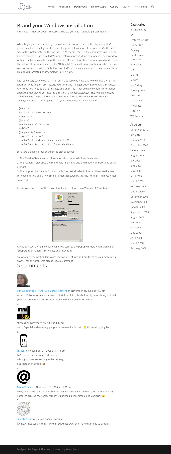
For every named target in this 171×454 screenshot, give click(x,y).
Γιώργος (21, 350)
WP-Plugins (140, 7)
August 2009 (137, 155)
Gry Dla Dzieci (25, 419)
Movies (134, 79)
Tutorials (85, 31)
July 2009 (135, 160)
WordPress (72, 449)
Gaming (134, 50)
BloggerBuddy (138, 29)
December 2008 (139, 196)
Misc (133, 69)
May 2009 (135, 171)
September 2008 (139, 212)
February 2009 (138, 186)
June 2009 (135, 165)
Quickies (74, 31)
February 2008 (138, 248)
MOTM (126, 7)
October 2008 (137, 207)
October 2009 (137, 150)
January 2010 (137, 140)
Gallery (114, 7)
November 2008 (139, 201)
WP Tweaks (136, 116)
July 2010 (135, 134)
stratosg (24, 31)
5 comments (100, 31)
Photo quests (137, 90)
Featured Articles (58, 31)
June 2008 (135, 227)
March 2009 (137, 181)
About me (64, 7)
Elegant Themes (41, 449)
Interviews (136, 64)
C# (131, 34)
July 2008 (135, 222)
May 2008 (135, 232)
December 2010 (139, 129)
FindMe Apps (98, 7)
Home (50, 7)
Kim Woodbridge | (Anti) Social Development (42, 290)
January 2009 (137, 191)
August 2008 (137, 217)
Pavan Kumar (24, 387)
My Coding (136, 85)
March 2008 (137, 243)
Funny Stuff (136, 45)
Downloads (80, 7)
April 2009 (136, 176)
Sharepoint (136, 100)
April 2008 (136, 237)
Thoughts (135, 105)
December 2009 (139, 145)
